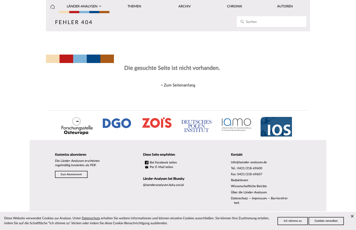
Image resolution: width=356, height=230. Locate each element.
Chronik (234, 6)
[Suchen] (242, 21)
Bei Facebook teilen (163, 162)
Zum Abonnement (71, 174)
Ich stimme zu (293, 220)
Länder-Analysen (82, 6)
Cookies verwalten (326, 220)
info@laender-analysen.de (249, 162)
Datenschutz (239, 198)
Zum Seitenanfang (179, 85)
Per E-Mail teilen (161, 167)
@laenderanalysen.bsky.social (163, 185)
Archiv (184, 6)
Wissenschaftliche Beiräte (249, 186)
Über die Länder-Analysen (249, 192)
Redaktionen (239, 180)
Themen (134, 6)
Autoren (285, 6)
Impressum (259, 198)
